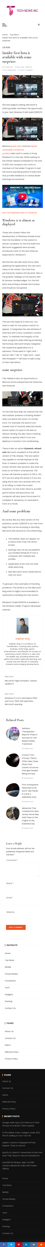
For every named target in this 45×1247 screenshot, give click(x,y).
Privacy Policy (11, 1058)
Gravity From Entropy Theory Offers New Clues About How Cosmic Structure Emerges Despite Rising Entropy (30, 764)
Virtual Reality (11, 974)
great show (16, 146)
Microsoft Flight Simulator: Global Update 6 (21, 682)
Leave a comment (26, 70)
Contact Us (10, 1008)
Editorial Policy (12, 1052)
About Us (9, 1031)
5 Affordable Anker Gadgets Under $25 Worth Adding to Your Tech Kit (21, 1134)
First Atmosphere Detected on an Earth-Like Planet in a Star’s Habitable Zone (30, 790)
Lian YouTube (8, 212)
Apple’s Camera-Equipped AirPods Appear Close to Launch (19, 1144)
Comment (12, 860)
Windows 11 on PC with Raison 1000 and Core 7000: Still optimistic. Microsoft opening (21, 701)
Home (8, 953)
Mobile (8, 967)
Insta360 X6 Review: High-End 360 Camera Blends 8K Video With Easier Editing (19, 1165)
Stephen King (11, 70)
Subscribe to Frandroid (26, 212)
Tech (7, 987)
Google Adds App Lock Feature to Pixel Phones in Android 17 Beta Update (20, 1124)
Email (9, 897)
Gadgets (9, 994)
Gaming (8, 1001)
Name (10, 883)
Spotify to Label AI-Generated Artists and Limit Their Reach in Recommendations (22, 1154)
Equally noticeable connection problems (19, 150)
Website (10, 912)
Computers (10, 980)
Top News (6, 47)
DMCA (8, 1045)
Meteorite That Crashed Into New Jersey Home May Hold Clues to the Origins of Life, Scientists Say (30, 816)
